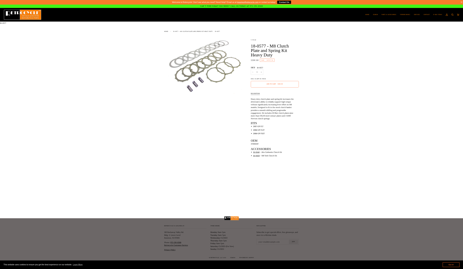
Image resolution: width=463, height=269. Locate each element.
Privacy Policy (170, 250)
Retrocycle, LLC (217, 258)
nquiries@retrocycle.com (248, 2)
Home (166, 31)
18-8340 (256, 152)
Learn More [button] (78, 265)
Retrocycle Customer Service (176, 245)
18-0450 (256, 156)
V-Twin (253, 40)
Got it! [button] (451, 265)
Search (232, 258)
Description (255, 94)
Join (293, 242)
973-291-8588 (175, 242)
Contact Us (284, 2)
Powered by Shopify (246, 258)
